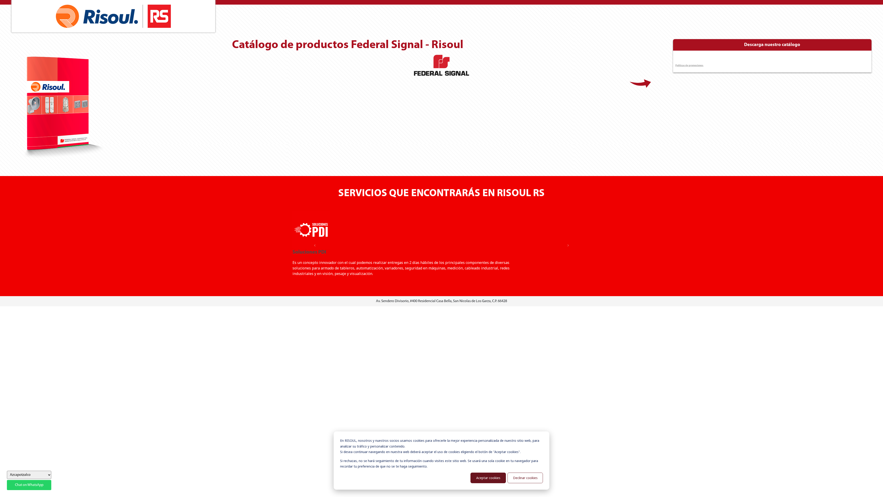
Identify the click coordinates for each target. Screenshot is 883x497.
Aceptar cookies (488, 478)
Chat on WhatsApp (29, 485)
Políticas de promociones (689, 65)
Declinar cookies (525, 478)
